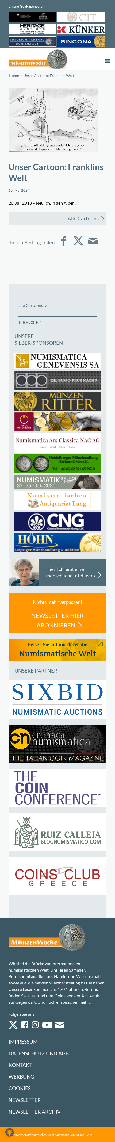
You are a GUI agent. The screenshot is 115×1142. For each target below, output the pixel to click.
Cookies (20, 1088)
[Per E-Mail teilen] (93, 244)
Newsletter (25, 1100)
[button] (9, 1132)
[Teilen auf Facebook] (63, 244)
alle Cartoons (30, 305)
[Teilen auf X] (78, 244)
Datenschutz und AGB (39, 1053)
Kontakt (20, 1065)
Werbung (21, 1077)
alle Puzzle (28, 321)
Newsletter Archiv (35, 1112)
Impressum (23, 1041)
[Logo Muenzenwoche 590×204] (38, 59)
